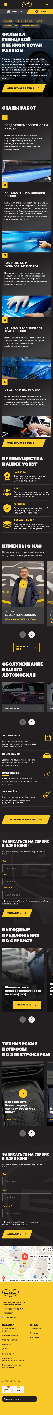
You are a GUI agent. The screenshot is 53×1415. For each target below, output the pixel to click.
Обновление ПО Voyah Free (20, 619)
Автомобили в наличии (9, 1329)
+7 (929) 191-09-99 (13, 1309)
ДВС (4, 1348)
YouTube (11, 1317)
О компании (36, 1328)
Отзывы (34, 1333)
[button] (31, 634)
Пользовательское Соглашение (11, 1366)
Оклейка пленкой (30, 26)
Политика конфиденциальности (13, 1359)
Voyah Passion (10, 26)
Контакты (34, 1337)
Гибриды (6, 1344)
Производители (24, 21)
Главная (8, 21)
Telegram (8, 1313)
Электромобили (10, 1340)
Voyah (39, 21)
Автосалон (17, 11)
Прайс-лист (8, 1354)
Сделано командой (12, 1399)
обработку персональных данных (15, 1224)
